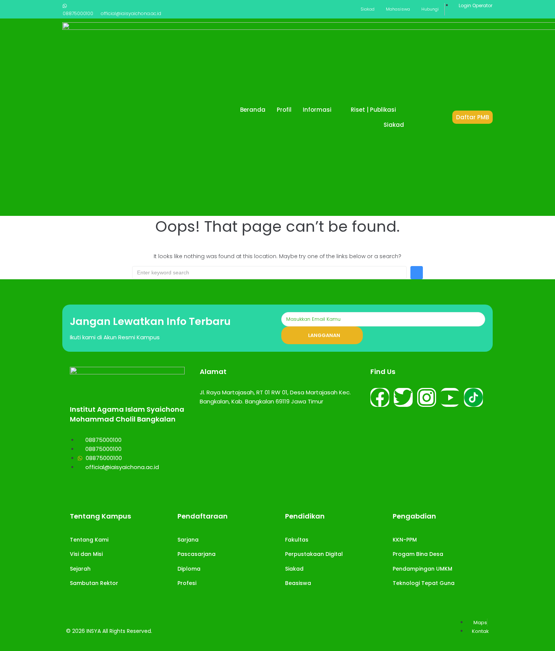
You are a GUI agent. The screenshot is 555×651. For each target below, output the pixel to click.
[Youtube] (450, 397)
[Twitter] (403, 397)
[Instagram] (426, 397)
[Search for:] (269, 272)
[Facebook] (379, 397)
